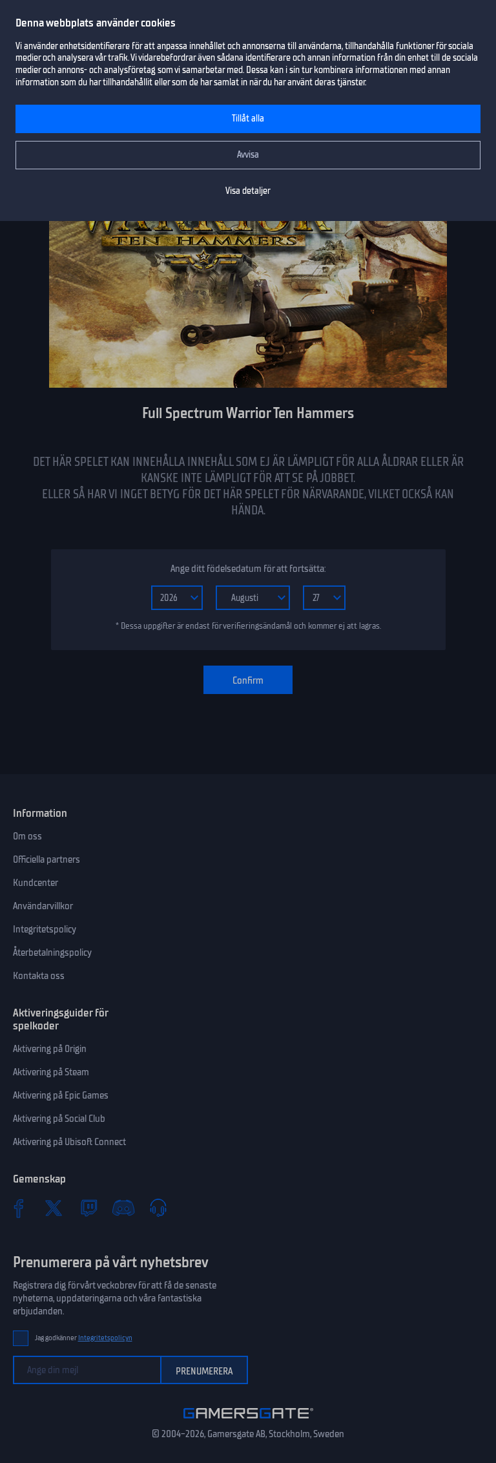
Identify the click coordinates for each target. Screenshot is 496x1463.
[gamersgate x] (53, 1207)
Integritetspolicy (44, 929)
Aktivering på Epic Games (60, 1095)
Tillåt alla (248, 118)
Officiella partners (46, 859)
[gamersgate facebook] (18, 1207)
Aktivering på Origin (50, 1048)
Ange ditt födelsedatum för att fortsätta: (248, 568)
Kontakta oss (39, 975)
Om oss (27, 836)
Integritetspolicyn (105, 1338)
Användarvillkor (43, 906)
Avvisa (248, 155)
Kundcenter (35, 882)
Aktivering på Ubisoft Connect (69, 1141)
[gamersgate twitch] (88, 1207)
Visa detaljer (248, 191)
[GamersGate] (248, 1421)
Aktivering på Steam (51, 1072)
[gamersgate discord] (123, 1208)
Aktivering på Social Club (59, 1118)
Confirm (248, 680)
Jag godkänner (83, 1338)
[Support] (158, 1207)
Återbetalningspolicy (52, 952)
